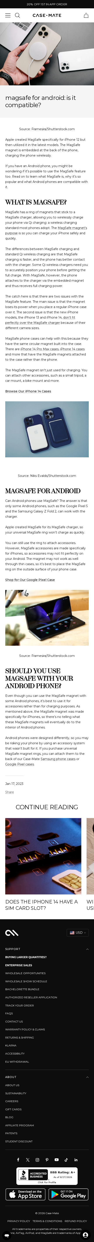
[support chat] (6, 1235)
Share (9, 792)
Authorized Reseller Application (31, 997)
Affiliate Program (19, 1125)
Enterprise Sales (18, 965)
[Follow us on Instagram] (37, 1160)
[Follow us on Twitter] (28, 1160)
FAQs (9, 1013)
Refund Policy (76, 1221)
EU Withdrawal (17, 1061)
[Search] (17, 15)
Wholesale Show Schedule (26, 981)
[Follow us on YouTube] (56, 1160)
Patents (11, 1133)
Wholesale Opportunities (25, 973)
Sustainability (15, 1093)
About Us (12, 1085)
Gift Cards (13, 1109)
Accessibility (14, 1053)
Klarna (10, 1045)
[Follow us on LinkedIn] (76, 1160)
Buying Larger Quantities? (26, 957)
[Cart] (86, 15)
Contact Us (14, 1021)
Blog (9, 1117)
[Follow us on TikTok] (66, 1160)
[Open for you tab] (85, 1235)
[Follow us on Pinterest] (47, 1160)
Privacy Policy (18, 1221)
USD (79, 933)
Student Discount (19, 1141)
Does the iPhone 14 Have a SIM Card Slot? (41, 905)
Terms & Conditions (47, 1221)
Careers (11, 1101)
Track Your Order (19, 1005)
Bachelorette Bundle (22, 989)
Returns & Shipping (19, 1037)
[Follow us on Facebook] (18, 1160)
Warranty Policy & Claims (25, 1029)
